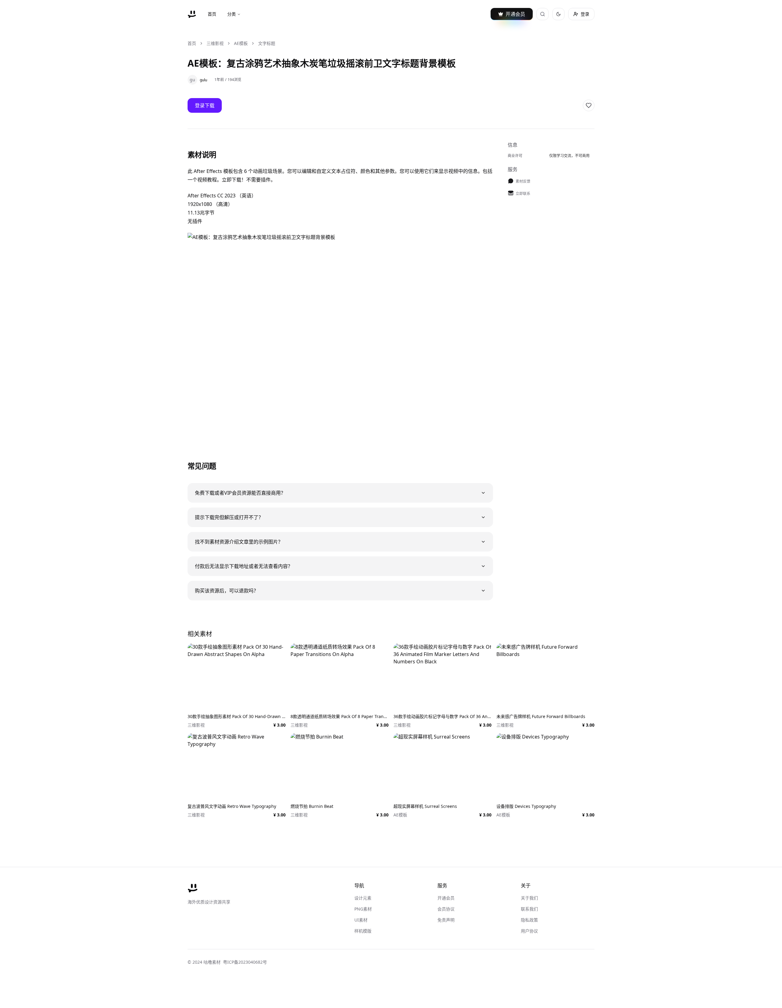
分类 (231, 14)
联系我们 (529, 909)
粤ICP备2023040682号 (245, 962)
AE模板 (241, 43)
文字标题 (266, 43)
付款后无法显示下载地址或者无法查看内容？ (244, 566)
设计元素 (362, 898)
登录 (585, 14)
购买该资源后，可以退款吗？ (226, 590)
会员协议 (446, 909)
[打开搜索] (542, 14)
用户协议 (529, 931)
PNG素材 (363, 909)
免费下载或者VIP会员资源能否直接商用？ (240, 492)
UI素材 (360, 920)
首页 (212, 14)
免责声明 (446, 920)
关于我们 (529, 898)
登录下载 (204, 105)
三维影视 (215, 43)
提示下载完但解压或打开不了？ (229, 517)
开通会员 (446, 898)
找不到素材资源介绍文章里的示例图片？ (239, 541)
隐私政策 (529, 920)
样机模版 (362, 931)
